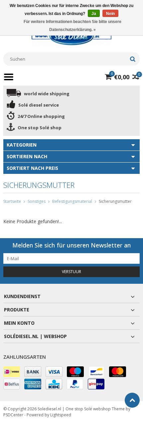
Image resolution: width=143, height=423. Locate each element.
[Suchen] (132, 59)
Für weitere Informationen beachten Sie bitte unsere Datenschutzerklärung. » (72, 25)
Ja (93, 13)
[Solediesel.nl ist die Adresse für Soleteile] (71, 36)
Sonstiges (37, 201)
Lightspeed (60, 415)
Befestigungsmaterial (72, 201)
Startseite (12, 201)
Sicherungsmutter (115, 201)
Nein (110, 13)
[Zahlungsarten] (11, 371)
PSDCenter (13, 415)
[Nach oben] (132, 400)
